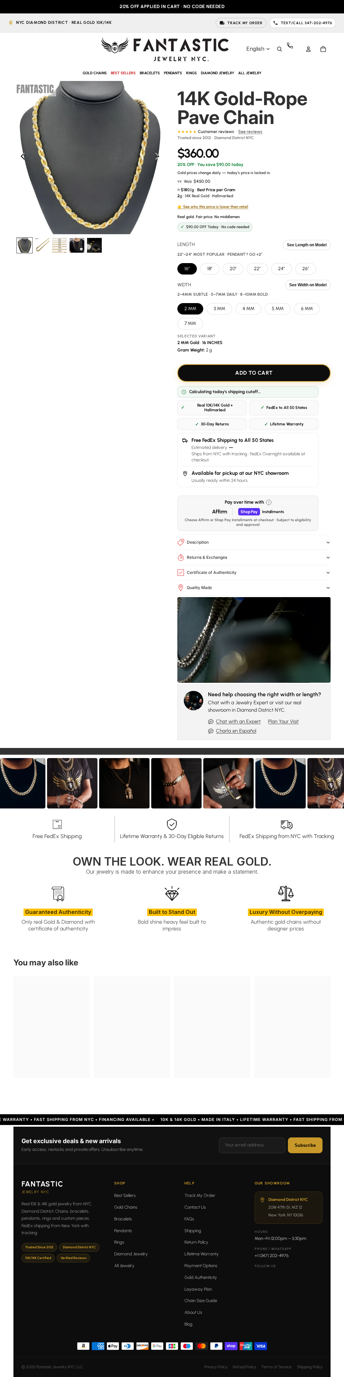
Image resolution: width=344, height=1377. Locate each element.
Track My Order (199, 1195)
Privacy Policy (215, 1367)
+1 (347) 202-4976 (272, 1255)
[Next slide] (159, 157)
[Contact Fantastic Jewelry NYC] (293, 49)
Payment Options (200, 1265)
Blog (188, 1324)
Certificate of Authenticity (211, 572)
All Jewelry (124, 1265)
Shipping (192, 1230)
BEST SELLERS (123, 73)
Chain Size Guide (200, 1300)
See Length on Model (307, 245)
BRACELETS (150, 73)
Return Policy (196, 1242)
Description (198, 542)
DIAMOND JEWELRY (217, 73)
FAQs (189, 1218)
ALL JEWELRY (249, 73)
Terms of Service (276, 1367)
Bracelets (123, 1218)
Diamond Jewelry (131, 1253)
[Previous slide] (21, 157)
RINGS (191, 73)
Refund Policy (244, 1367)
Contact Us (195, 1207)
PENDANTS (173, 73)
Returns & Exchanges (207, 557)
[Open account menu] (308, 49)
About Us (193, 1312)
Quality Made (199, 587)
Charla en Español (236, 731)
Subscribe (305, 1145)
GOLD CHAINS (95, 73)
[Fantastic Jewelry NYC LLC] (164, 48)
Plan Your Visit (283, 721)
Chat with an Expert (238, 721)
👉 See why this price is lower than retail (212, 206)
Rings (119, 1242)
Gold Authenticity (200, 1277)
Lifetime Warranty (201, 1253)
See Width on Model (308, 285)
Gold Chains (125, 1207)
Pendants (123, 1230)
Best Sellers (125, 1195)
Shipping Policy (309, 1367)
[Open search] (279, 49)
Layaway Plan (198, 1289)
